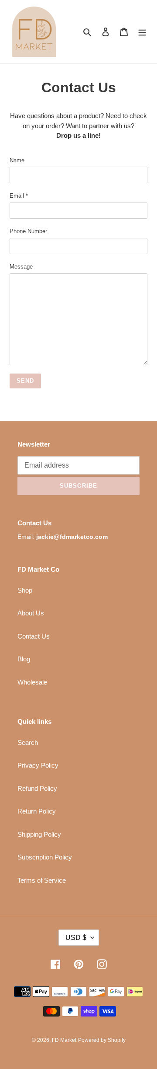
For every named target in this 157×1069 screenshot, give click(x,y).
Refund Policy (37, 788)
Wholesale (32, 682)
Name (17, 160)
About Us (30, 613)
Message (21, 266)
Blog (23, 659)
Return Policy (36, 811)
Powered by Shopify (102, 1040)
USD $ (75, 937)
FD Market (64, 1040)
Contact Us (33, 636)
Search (27, 742)
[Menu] (142, 31)
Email (19, 195)
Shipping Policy (39, 834)
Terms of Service (41, 880)
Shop (24, 590)
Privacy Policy (37, 765)
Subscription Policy (44, 857)
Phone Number (28, 231)
